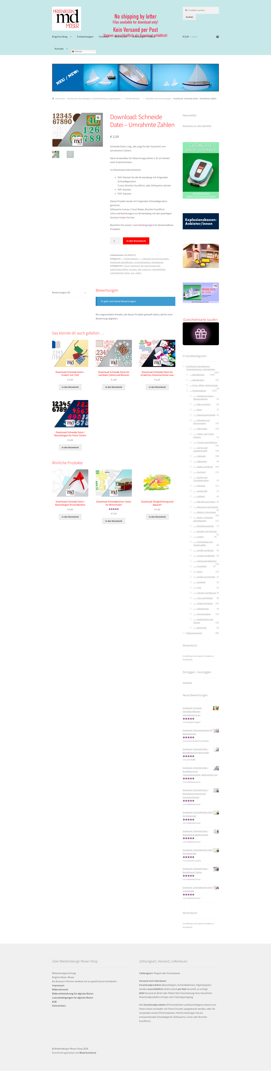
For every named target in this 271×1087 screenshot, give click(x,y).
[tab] (70, 292)
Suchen (189, 17)
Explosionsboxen (194, 633)
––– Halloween (200, 461)
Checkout (104, 36)
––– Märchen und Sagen (204, 501)
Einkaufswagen (85, 36)
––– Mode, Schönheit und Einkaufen (203, 519)
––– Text (197, 587)
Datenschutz (59, 1005)
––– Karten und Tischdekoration (201, 479)
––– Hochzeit (199, 472)
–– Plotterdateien (131, 98)
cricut (126, 265)
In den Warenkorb (136, 240)
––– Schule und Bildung (204, 555)
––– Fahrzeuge (200, 428)
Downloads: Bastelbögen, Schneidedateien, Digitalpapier (94, 98)
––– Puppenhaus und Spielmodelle (203, 543)
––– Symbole (199, 582)
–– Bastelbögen (197, 374)
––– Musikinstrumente (203, 526)
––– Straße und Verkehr (204, 576)
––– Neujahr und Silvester (205, 531)
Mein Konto (120, 36)
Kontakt (59, 48)
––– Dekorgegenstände (204, 415)
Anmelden (187, 682)
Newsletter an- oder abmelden (197, 125)
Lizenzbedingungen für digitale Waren (72, 997)
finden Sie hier (126, 217)
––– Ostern (198, 536)
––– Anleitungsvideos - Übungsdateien (204, 398)
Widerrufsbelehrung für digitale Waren (72, 993)
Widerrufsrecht (60, 989)
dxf (142, 265)
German (78, 51)
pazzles (132, 269)
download (134, 265)
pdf (139, 269)
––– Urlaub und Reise (203, 603)
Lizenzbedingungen (143, 225)
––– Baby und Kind (201, 404)
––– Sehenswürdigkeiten (205, 561)
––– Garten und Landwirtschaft (200, 449)
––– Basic (197, 409)
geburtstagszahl (152, 265)
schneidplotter (158, 269)
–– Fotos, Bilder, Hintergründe (204, 385)
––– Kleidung (199, 485)
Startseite (60, 98)
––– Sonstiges (200, 566)
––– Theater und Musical (204, 592)
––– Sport (197, 571)
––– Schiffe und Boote (203, 550)
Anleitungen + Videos (144, 36)
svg (132, 273)
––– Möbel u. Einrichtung (204, 512)
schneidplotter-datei (120, 273)
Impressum (58, 985)
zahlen (138, 273)
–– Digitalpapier (197, 380)
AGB (54, 1001)
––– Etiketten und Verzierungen (156, 98)
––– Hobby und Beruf (203, 466)
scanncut (146, 269)
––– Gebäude (199, 456)
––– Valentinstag (201, 608)
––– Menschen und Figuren (205, 507)
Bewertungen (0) (61, 292)
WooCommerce (88, 1052)
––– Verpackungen (202, 614)
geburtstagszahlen (119, 269)
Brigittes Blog (59, 36)
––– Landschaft (200, 491)
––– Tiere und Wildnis (203, 598)
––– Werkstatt (200, 627)
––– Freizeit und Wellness (205, 442)
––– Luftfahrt (199, 496)
